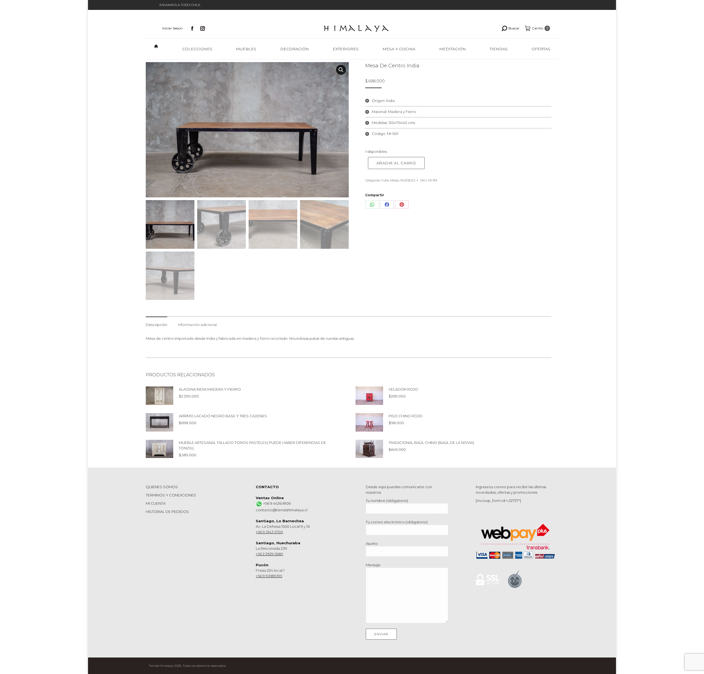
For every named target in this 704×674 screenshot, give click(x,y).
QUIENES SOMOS (162, 487)
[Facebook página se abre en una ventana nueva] (192, 28)
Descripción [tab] (156, 324)
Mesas (394, 180)
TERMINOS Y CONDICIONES (171, 495)
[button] (341, 70)
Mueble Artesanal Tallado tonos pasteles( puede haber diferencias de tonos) (252, 445)
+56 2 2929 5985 (269, 554)
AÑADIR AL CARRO (396, 163)
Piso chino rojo (405, 416)
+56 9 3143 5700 (269, 532)
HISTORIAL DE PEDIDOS (167, 511)
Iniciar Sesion (172, 28)
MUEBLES (407, 180)
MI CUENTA (156, 503)
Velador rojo (403, 389)
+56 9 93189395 (269, 576)
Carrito (540, 28)
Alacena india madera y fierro (210, 389)
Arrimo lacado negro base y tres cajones (223, 416)
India (385, 180)
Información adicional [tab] (197, 324)
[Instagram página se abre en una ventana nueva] (203, 28)
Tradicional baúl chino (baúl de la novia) (431, 442)
